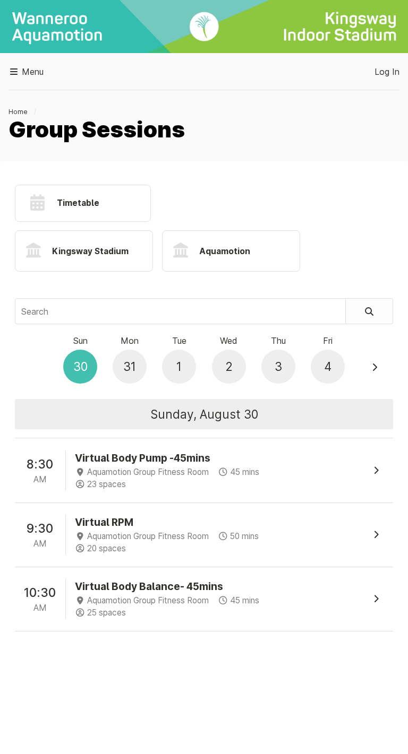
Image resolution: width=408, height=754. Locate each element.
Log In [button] (387, 71)
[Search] (369, 311)
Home (18, 112)
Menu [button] (31, 71)
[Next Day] (375, 367)
